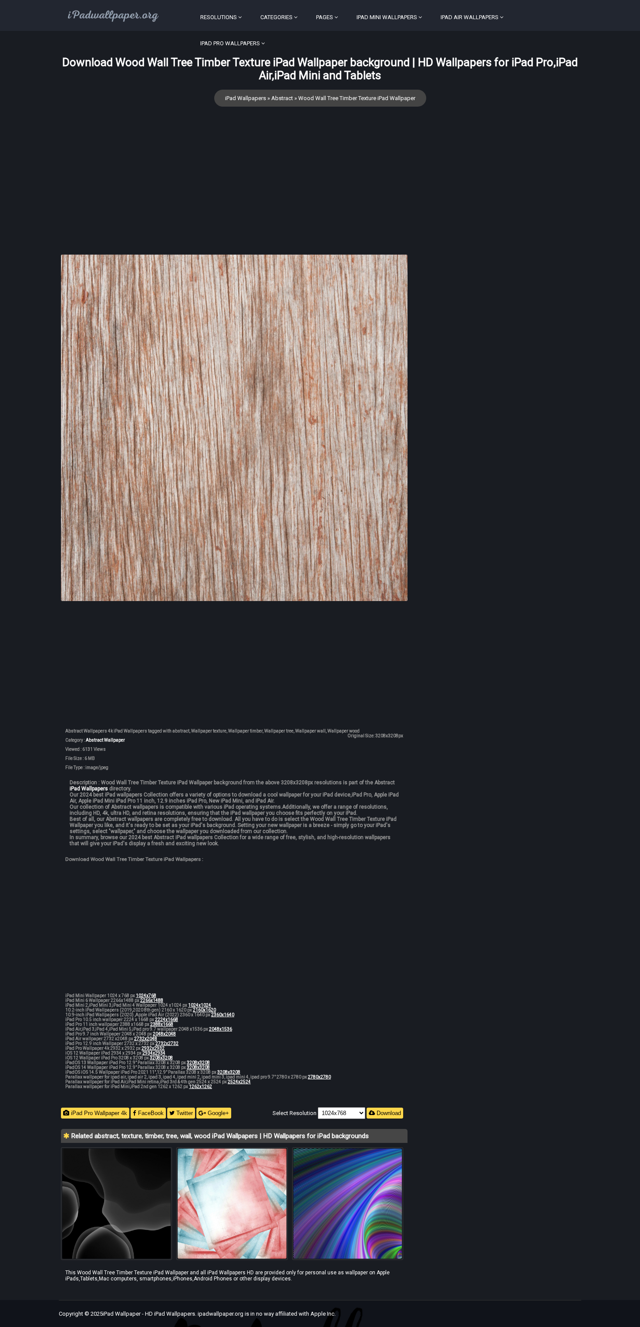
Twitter (184, 1113)
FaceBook (150, 1113)
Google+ (217, 1113)
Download (388, 1113)
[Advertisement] (234, 194)
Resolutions (218, 17)
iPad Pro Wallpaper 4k (98, 1113)
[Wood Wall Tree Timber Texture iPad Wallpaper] (234, 428)
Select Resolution (295, 1113)
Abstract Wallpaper (105, 740)
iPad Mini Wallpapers (387, 17)
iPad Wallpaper (122, 1313)
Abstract (282, 98)
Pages (324, 17)
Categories (276, 17)
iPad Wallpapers (245, 98)
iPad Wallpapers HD (230, 1273)
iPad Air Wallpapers (470, 17)
